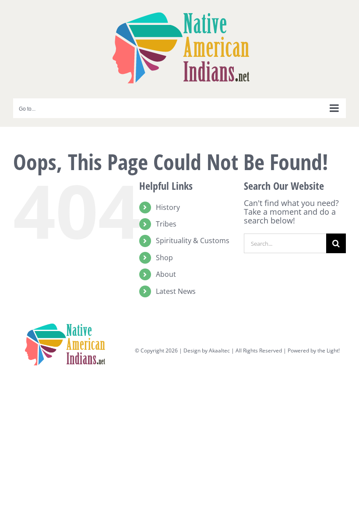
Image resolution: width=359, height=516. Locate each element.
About (166, 274)
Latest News (176, 291)
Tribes (166, 224)
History (168, 207)
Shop (164, 257)
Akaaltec (219, 350)
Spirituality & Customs (192, 240)
